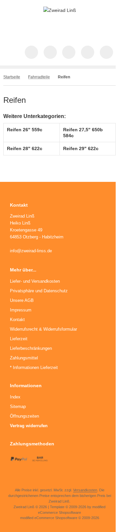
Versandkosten (85, 490)
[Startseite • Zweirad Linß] (59, 10)
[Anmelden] (68, 52)
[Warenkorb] (87, 52)
